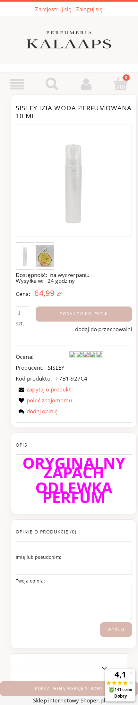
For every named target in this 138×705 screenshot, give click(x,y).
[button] (17, 84)
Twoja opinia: (30, 581)
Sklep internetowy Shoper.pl (69, 700)
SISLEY (56, 367)
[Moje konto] (86, 84)
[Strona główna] (69, 38)
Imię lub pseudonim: (38, 557)
